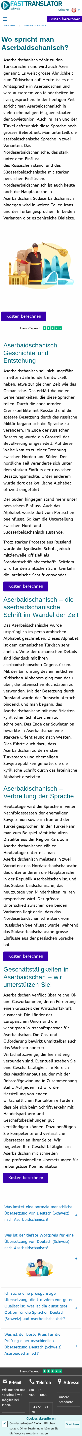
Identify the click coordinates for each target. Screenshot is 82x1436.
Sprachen (9, 26)
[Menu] (5, 19)
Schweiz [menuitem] (63, 9)
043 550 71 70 (39, 1409)
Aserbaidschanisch (35, 26)
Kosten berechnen (64, 19)
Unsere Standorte (66, 1399)
